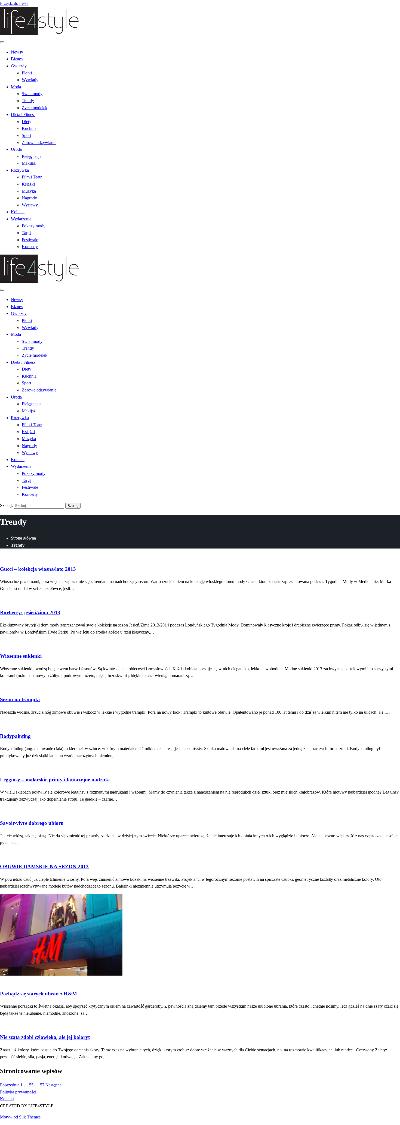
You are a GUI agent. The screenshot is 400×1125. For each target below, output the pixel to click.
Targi (26, 232)
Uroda (16, 149)
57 (42, 1085)
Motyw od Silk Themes (20, 1117)
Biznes (17, 59)
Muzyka (29, 191)
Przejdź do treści (14, 3)
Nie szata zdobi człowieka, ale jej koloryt (45, 1037)
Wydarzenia (21, 219)
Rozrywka (20, 170)
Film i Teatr (32, 177)
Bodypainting (15, 736)
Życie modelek (34, 107)
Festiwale (30, 239)
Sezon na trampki (20, 699)
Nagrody (29, 198)
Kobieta (17, 211)
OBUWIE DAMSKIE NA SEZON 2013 (44, 866)
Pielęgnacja (31, 156)
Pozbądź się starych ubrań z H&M (38, 993)
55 (31, 1085)
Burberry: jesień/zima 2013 (30, 612)
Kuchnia (29, 128)
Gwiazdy (19, 66)
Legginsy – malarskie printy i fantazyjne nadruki (55, 779)
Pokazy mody (33, 226)
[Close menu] (2, 42)
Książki (28, 184)
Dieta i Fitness (23, 114)
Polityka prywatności (18, 1092)
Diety (26, 121)
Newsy (17, 52)
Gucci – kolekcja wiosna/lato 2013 (38, 569)
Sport (26, 135)
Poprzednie (9, 1085)
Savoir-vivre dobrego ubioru (32, 823)
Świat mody (32, 93)
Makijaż (29, 163)
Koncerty (30, 246)
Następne (53, 1085)
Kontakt (7, 1098)
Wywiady (30, 79)
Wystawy (30, 205)
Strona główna (23, 538)
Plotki (27, 73)
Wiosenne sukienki (21, 656)
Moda (16, 86)
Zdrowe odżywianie (39, 142)
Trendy (28, 100)
